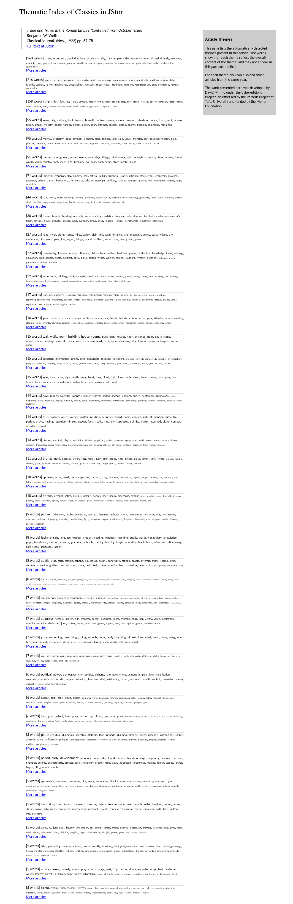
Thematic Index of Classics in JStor (71, 11)
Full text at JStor (40, 46)
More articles (36, 70)
